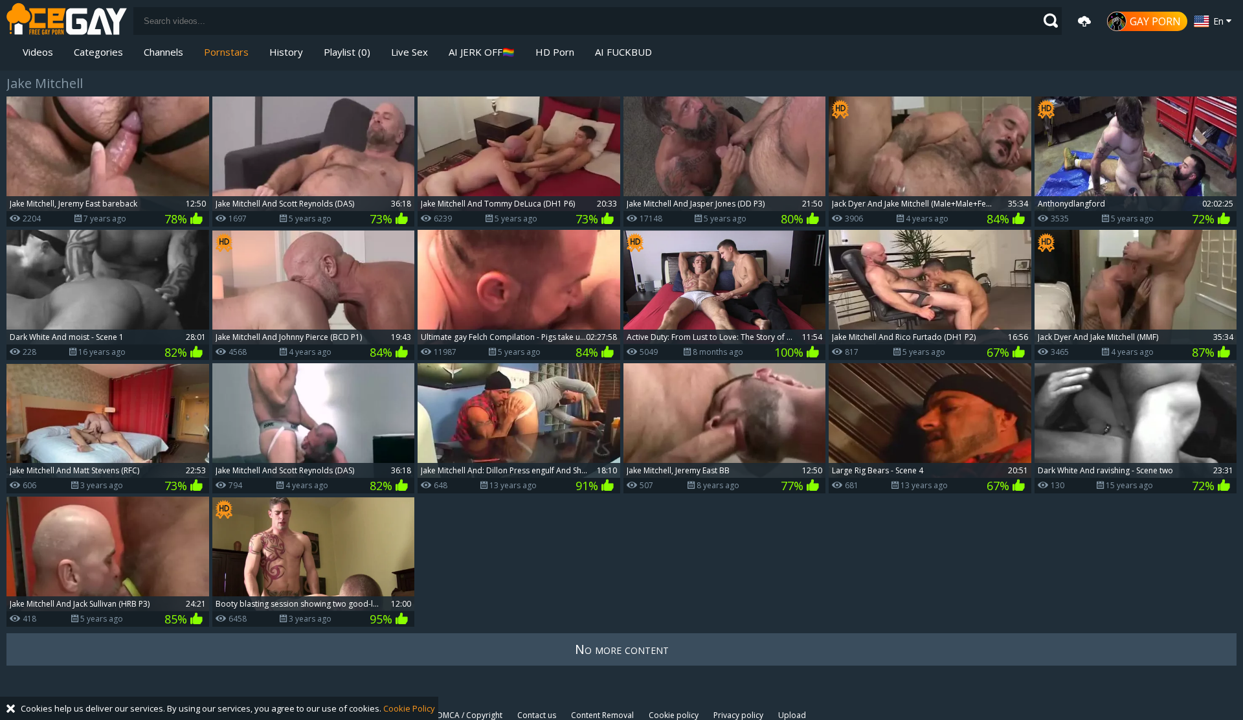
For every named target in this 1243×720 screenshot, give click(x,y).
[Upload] (1084, 21)
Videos (38, 51)
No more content (622, 649)
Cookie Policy (409, 708)
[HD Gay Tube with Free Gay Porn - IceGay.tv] (66, 21)
